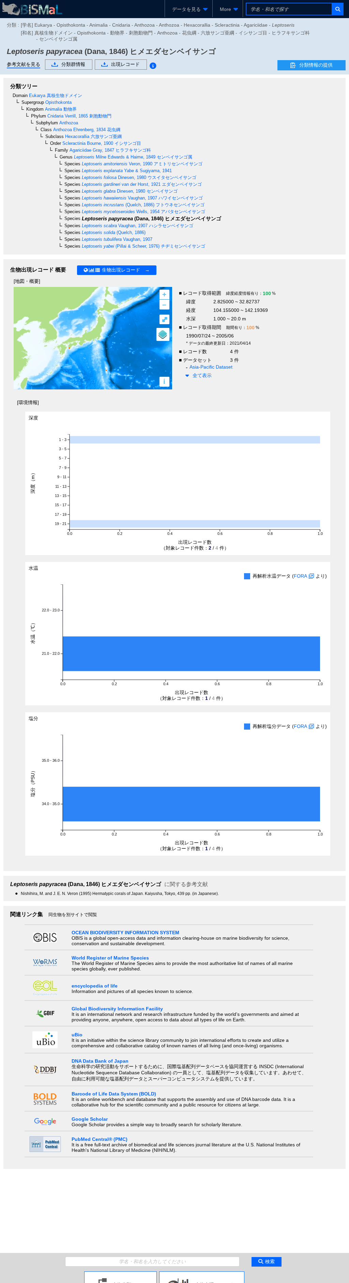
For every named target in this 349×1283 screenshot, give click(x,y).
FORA (300, 576)
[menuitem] (188, 9)
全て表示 (202, 375)
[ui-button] (337, 9)
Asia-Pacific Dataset (210, 367)
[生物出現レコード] (201, 1274)
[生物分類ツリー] (120, 1274)
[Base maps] (162, 334)
